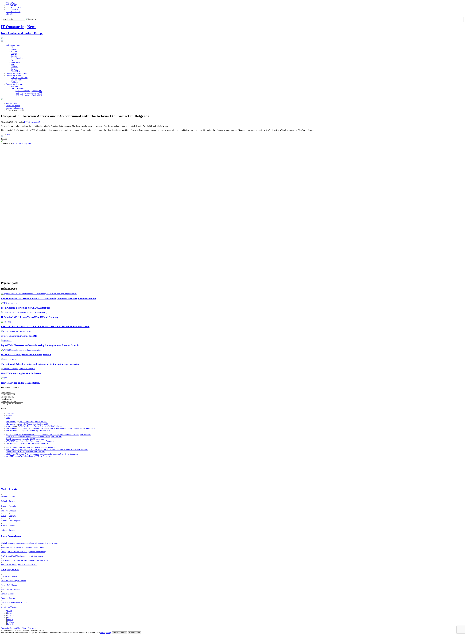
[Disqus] (232, 181)
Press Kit (10, 624)
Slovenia (12, 501)
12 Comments (56, 437)
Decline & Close (134, 633)
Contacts (10, 622)
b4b (8, 134)
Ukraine (14, 47)
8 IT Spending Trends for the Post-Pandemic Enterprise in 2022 (25, 560)
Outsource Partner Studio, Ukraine (14, 602)
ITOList (10, 617)
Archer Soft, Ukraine (9, 585)
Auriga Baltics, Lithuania (10, 589)
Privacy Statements (29, 628)
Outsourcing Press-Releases (16, 73)
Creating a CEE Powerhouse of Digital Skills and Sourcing (23, 552)
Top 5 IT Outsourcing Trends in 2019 (33, 424)
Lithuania (12, 511)
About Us (9, 611)
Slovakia (14, 69)
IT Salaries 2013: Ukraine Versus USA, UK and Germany (29, 317)
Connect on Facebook (14, 108)
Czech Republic (17, 58)
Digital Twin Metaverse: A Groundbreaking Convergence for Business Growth (40, 345)
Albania (4, 530)
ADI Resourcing (12, 428)
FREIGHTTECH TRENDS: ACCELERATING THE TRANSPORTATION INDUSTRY (45, 326)
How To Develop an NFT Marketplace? (20, 383)
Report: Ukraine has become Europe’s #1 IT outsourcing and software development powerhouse (48, 298)
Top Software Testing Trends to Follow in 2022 (19, 565)
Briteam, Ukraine (7, 594)
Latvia (3, 516)
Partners (10, 613)
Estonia (4, 520)
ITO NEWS (10, 3)
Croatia (4, 525)
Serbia (3, 506)
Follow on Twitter (13, 106)
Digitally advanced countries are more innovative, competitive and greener (29, 543)
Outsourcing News (13, 45)
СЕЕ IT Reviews (17, 88)
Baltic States (15, 62)
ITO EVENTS (11, 5)
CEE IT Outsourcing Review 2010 (29, 95)
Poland (13, 60)
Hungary (14, 54)
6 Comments (49, 441)
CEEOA (9, 14)
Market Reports (9, 489)
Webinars (14, 82)
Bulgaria (14, 56)
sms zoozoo (10, 426)
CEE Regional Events (19, 78)
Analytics (14, 86)
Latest (8, 418)
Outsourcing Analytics (14, 84)
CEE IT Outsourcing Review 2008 (29, 93)
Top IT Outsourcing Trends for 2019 (19, 336)
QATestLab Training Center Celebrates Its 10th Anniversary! (41, 426)
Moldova (14, 67)
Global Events (16, 80)
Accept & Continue (119, 633)
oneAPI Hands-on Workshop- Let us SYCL (22, 456)
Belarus (13, 49)
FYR (13, 65)
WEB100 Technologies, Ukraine (13, 581)
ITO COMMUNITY (14, 9)
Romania (14, 51)
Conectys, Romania (8, 598)
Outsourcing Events (13, 75)
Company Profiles (10, 569)
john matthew (11, 422)
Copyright (5, 628)
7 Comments (43, 443)
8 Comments (39, 439)
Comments (10, 413)
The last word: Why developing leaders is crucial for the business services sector (40, 364)
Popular (9, 415)
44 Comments (85, 435)
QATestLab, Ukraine (9, 576)
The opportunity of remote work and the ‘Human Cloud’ (22, 547)
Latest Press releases (11, 536)
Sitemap (10, 620)
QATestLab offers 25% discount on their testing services (22, 556)
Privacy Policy (105, 633)
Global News (16, 71)
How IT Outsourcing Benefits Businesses (21, 373)
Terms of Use (15, 628)
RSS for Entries (12, 103)
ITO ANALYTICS (13, 12)
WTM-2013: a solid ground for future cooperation (26, 354)
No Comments (49, 447)
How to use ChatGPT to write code (19, 452)
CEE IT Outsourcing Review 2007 (29, 91)
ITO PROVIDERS (13, 7)
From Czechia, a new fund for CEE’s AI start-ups (25, 307)
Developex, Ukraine (8, 607)
